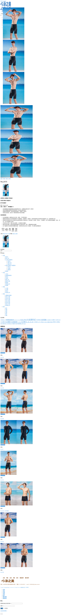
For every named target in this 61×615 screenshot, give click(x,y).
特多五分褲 (7, 298)
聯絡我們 (22, 577)
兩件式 (6, 256)
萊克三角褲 (7, 301)
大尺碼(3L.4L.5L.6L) (27, 322)
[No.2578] (6, 195)
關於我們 (27, 577)
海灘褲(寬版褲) (8, 295)
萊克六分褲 (7, 303)
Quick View (2, 352)
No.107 (1, 449)
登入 (2, 608)
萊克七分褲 (8, 178)
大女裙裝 (2, 322)
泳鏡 (6, 310)
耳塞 (6, 315)
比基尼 (9, 268)
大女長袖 (19, 322)
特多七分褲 (7, 296)
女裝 (4, 272)
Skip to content (3, 0)
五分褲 (6, 289)
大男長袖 (45, 322)
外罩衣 (6, 278)
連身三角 (9, 264)
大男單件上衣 (37, 322)
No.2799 (2, 572)
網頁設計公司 (23, 587)
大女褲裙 (7, 322)
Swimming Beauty (6, 587)
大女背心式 (57, 319)
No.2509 (2, 418)
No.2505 (2, 541)
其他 (6, 308)
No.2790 (2, 387)
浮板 (6, 312)
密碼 (1, 605)
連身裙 (9, 269)
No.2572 (2, 479)
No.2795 (2, 357)
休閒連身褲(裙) (8, 275)
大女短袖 (43, 320)
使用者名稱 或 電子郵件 (5, 603)
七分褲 (6, 288)
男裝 (4, 178)
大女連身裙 (14, 322)
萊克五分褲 (7, 302)
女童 (4, 255)
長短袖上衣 (7, 283)
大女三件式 (23, 320)
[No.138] (6, 189)
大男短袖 (42, 322)
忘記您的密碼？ (3, 610)
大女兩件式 (31, 320)
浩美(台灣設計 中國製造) (10, 265)
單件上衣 (7, 258)
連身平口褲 (7, 281)
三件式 (6, 273)
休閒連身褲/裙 (10, 320)
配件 (4, 306)
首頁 (1, 178)
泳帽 (6, 309)
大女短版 (38, 319)
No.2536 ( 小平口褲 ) (4, 510)
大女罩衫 (53, 319)
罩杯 (6, 313)
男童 (4, 286)
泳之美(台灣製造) (9, 259)
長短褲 (6, 285)
